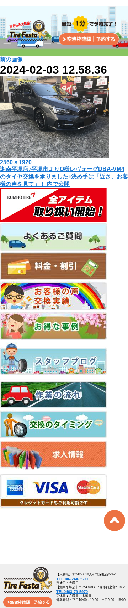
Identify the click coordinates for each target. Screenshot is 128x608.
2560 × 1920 (16, 162)
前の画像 (11, 59)
